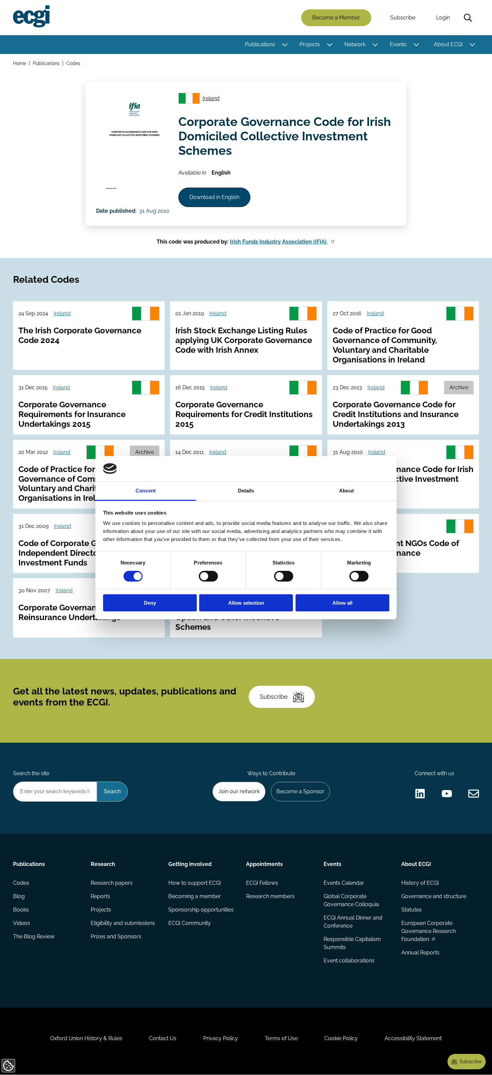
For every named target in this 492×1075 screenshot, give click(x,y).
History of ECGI (420, 883)
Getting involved (190, 864)
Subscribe (402, 17)
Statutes (411, 909)
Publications (260, 44)
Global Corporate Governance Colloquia (351, 900)
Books (21, 909)
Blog (19, 896)
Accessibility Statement (413, 1038)
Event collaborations (349, 960)
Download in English (214, 197)
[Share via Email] (473, 793)
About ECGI (448, 44)
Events (398, 44)
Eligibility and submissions (123, 923)
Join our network (239, 791)
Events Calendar (344, 883)
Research (103, 864)
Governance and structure (433, 896)
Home (19, 63)
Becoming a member (194, 896)
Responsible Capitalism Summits (352, 943)
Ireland (211, 98)
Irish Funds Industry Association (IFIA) (279, 242)
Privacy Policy (220, 1038)
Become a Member (336, 17)
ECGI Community (189, 923)
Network (354, 44)
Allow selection (246, 603)
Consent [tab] (146, 490)
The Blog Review (34, 936)
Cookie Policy (341, 1038)
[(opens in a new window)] (420, 793)
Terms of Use (281, 1038)
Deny (150, 603)
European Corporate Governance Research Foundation (428, 931)
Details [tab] (246, 490)
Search (468, 17)
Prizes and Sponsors (116, 936)
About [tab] (346, 490)
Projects (310, 44)
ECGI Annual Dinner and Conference (353, 922)
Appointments (264, 864)
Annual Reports (420, 952)
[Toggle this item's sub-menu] (284, 44)
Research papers (112, 883)
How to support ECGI (194, 883)
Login (443, 17)
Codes (73, 63)
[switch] (208, 576)
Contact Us (162, 1038)
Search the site (31, 773)
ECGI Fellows (262, 883)
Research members (270, 896)
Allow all (342, 603)
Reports (100, 896)
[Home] (31, 16)
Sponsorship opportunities (201, 909)
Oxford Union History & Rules (86, 1038)
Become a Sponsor (300, 791)
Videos (21, 923)
